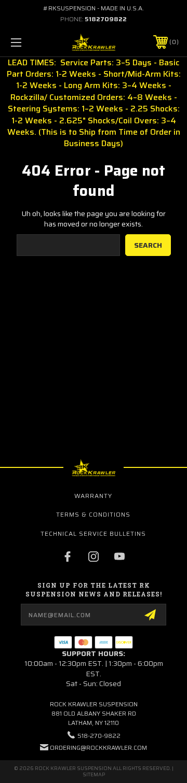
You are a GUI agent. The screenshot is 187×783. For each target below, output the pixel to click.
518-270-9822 (99, 736)
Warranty (93, 496)
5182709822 (106, 19)
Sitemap (94, 774)
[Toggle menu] (27, 42)
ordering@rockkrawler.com (98, 747)
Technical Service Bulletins (93, 533)
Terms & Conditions (93, 514)
